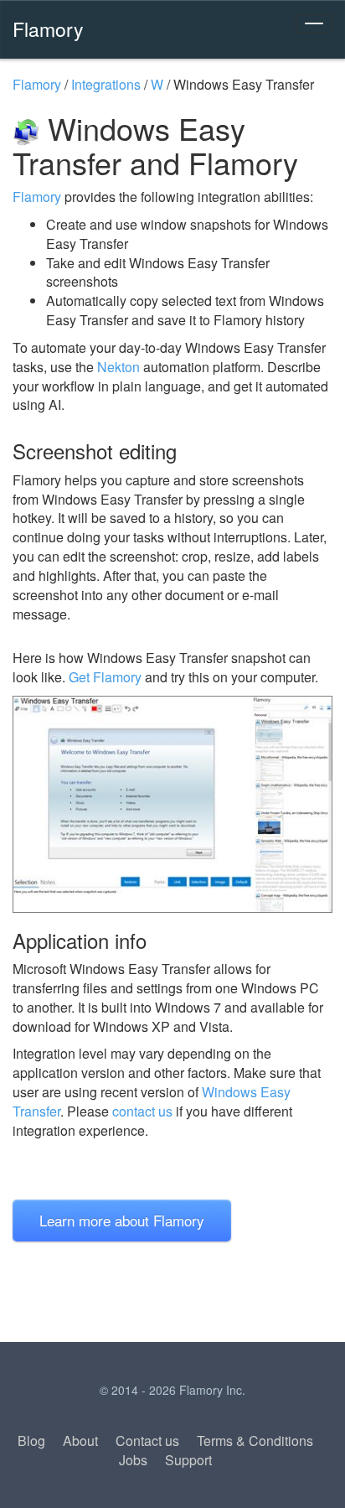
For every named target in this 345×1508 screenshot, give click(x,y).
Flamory (48, 28)
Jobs (133, 1459)
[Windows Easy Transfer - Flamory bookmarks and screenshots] (172, 804)
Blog (31, 1440)
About (80, 1440)
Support (188, 1459)
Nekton (118, 366)
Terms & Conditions (255, 1440)
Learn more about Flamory (121, 1220)
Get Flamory (105, 677)
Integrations (106, 84)
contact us (142, 1111)
